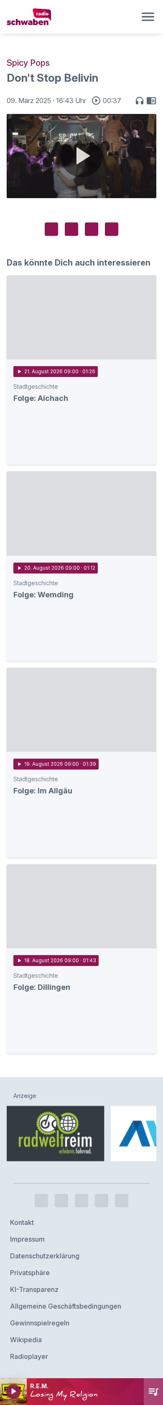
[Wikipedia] (121, 1200)
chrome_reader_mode (151, 101)
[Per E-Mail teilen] (111, 229)
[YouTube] (81, 1200)
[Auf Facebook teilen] (51, 229)
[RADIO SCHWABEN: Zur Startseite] (71, 16)
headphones (140, 101)
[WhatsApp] (101, 1200)
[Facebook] (41, 1200)
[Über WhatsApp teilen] (91, 229)
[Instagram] (61, 1200)
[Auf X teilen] (71, 229)
